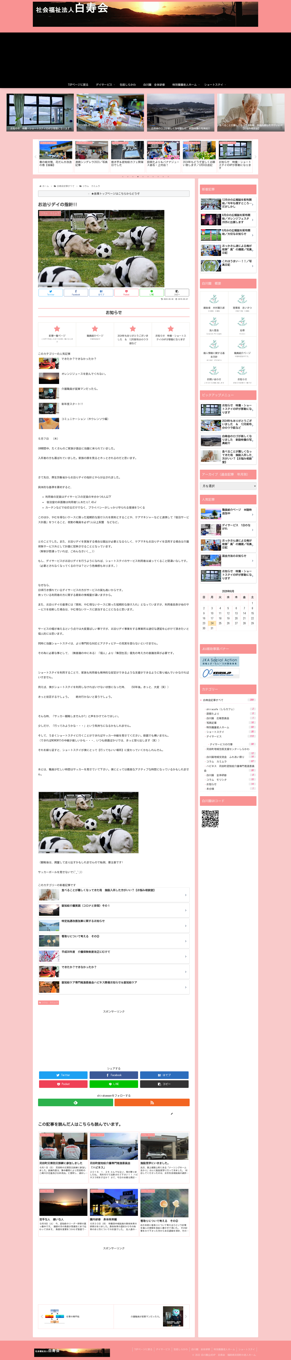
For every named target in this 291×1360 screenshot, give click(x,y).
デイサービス (229, 736)
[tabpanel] (55, 156)
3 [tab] (133, 176)
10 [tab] (168, 176)
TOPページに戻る (143, 1349)
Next (255, 157)
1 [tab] (122, 176)
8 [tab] (158, 176)
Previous (35, 157)
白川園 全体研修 (229, 775)
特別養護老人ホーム (229, 727)
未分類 (229, 788)
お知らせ (229, 784)
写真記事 (229, 722)
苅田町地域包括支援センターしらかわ (229, 751)
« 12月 (204, 636)
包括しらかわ (181, 1349)
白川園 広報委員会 (229, 718)
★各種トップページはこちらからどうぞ (115, 193)
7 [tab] (153, 176)
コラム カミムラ (50, 1002)
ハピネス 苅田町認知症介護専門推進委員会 (229, 768)
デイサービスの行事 (231, 744)
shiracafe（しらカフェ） (229, 709)
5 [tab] (143, 176)
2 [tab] (128, 176)
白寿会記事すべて (228, 700)
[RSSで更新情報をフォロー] (152, 1102)
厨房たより (229, 713)
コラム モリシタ (229, 779)
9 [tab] (163, 176)
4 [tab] (138, 176)
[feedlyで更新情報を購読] (75, 1102)
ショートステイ (229, 731)
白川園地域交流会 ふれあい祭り (229, 756)
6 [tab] (148, 176)
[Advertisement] (145, 56)
